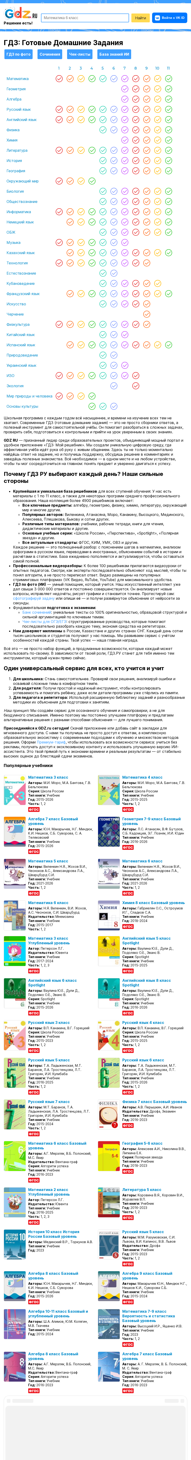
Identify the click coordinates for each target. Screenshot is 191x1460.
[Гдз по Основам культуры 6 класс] (114, 406)
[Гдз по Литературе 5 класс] (103, 150)
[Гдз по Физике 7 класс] (125, 130)
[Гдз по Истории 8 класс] (136, 160)
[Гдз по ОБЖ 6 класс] (114, 232)
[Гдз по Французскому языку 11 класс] (169, 293)
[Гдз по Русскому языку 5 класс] (103, 109)
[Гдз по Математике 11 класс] (169, 78)
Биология (15, 191)
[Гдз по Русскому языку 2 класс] (70, 109)
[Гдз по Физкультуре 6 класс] (114, 324)
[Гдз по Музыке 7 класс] (125, 242)
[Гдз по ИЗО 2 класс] (70, 375)
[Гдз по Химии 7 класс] (125, 140)
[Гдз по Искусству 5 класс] (103, 304)
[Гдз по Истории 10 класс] (158, 160)
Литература (17, 150)
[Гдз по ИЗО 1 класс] (59, 375)
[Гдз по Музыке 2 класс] (70, 242)
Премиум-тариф (51, 742)
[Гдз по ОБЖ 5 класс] (103, 232)
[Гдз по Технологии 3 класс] (81, 263)
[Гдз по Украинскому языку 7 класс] (125, 365)
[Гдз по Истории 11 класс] (169, 160)
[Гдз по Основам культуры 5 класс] (103, 406)
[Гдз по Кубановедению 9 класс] (147, 283)
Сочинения (50, 54)
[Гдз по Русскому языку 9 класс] (147, 109)
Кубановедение (21, 283)
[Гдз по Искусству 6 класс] (114, 304)
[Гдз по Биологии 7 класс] (125, 191)
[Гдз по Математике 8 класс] (136, 78)
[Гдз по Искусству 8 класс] (136, 304)
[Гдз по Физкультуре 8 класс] (136, 324)
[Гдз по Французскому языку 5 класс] (103, 293)
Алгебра (14, 99)
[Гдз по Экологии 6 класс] (114, 386)
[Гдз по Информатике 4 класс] (92, 211)
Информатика (19, 211)
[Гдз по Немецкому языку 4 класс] (92, 222)
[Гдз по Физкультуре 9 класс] (147, 324)
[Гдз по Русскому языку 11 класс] (169, 109)
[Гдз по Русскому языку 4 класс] (92, 109)
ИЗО (10, 375)
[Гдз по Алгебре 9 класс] (147, 99)
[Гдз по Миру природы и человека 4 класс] (92, 396)
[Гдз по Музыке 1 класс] (59, 242)
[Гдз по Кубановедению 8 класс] (136, 283)
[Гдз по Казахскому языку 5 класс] (103, 252)
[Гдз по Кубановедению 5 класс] (103, 283)
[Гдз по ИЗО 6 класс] (114, 375)
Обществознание (22, 201)
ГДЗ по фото (19, 54)
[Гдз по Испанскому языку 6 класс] (114, 345)
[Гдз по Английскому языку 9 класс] (147, 119)
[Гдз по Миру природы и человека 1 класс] (59, 396)
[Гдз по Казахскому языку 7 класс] (125, 252)
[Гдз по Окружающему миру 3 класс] (81, 181)
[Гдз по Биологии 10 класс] (158, 191)
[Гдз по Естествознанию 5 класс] (103, 273)
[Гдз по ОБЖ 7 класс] (125, 232)
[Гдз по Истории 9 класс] (147, 160)
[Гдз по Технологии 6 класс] (114, 263)
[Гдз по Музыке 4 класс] (92, 242)
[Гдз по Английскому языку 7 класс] (125, 119)
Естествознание (21, 273)
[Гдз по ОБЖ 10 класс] (158, 232)
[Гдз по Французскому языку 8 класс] (136, 293)
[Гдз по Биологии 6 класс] (114, 191)
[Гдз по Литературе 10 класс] (158, 150)
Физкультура (18, 324)
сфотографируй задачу (34, 598)
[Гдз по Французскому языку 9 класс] (147, 293)
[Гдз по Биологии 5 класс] (103, 191)
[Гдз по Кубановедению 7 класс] (125, 283)
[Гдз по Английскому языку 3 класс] (81, 119)
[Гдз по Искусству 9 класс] (147, 304)
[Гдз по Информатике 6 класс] (114, 211)
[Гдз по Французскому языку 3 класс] (81, 293)
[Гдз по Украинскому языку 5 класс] (103, 365)
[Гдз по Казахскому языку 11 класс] (169, 252)
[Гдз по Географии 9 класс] (147, 171)
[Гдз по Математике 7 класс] (125, 78)
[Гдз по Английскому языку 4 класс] (92, 119)
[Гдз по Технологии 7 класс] (125, 263)
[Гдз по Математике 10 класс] (158, 78)
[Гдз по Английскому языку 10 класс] (158, 119)
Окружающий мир (23, 181)
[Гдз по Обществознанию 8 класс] (136, 201)
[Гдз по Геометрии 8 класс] (136, 89)
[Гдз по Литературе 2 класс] (70, 150)
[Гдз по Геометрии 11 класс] (169, 89)
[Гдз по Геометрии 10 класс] (158, 89)
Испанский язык (21, 345)
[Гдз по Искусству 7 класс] (125, 304)
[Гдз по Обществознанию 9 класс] (147, 201)
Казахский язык (21, 252)
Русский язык (19, 109)
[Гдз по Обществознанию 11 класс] (169, 201)
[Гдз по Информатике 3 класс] (81, 211)
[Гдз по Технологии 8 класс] (136, 263)
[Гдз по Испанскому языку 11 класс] (169, 345)
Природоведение (22, 355)
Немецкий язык (20, 222)
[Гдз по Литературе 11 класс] (169, 150)
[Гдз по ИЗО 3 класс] (81, 375)
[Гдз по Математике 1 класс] (59, 78)
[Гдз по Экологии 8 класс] (136, 386)
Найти (140, 18)
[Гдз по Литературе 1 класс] (59, 150)
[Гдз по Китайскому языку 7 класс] (125, 334)
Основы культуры (22, 406)
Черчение (15, 314)
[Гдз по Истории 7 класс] (125, 160)
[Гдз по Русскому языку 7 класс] (125, 109)
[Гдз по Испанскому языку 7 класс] (125, 345)
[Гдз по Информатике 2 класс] (70, 211)
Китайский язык (21, 334)
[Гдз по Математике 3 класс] (81, 78)
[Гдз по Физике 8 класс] (136, 130)
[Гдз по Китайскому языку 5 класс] (103, 334)
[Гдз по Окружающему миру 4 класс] (92, 181)
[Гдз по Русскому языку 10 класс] (158, 109)
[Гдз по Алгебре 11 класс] (169, 99)
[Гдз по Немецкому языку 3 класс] (81, 222)
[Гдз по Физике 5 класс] (103, 130)
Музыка (13, 242)
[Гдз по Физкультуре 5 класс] (103, 324)
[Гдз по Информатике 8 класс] (136, 211)
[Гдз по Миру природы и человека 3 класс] (81, 396)
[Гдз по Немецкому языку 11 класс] (169, 222)
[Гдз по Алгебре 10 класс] (158, 99)
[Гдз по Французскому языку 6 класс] (114, 293)
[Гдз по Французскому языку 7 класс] (125, 293)
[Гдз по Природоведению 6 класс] (114, 355)
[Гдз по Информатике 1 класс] (59, 211)
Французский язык (23, 293)
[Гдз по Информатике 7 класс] (125, 211)
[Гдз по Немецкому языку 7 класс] (125, 222)
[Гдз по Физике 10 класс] (158, 130)
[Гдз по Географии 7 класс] (125, 171)
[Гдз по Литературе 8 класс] (136, 150)
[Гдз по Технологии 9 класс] (147, 263)
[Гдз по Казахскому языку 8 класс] (136, 252)
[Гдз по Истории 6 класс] (114, 160)
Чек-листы (79, 54)
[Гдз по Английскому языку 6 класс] (114, 119)
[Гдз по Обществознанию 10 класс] (158, 201)
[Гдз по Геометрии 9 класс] (147, 89)
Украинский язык (21, 365)
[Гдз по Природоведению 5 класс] (103, 355)
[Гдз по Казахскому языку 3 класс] (81, 252)
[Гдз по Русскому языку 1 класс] (59, 109)
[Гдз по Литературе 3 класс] (81, 150)
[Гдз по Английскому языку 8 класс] (136, 119)
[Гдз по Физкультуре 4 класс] (92, 324)
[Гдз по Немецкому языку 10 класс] (158, 222)
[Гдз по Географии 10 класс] (158, 171)
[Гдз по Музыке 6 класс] (114, 242)
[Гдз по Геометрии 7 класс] (125, 89)
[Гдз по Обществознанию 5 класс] (103, 201)
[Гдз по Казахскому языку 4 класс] (92, 252)
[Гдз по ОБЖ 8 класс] (136, 232)
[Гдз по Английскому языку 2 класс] (70, 119)
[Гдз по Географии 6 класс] (114, 171)
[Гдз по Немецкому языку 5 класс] (103, 222)
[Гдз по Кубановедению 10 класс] (158, 283)
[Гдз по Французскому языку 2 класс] (70, 293)
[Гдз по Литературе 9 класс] (147, 150)
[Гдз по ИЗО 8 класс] (136, 375)
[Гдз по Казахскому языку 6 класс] (114, 252)
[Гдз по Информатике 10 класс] (158, 211)
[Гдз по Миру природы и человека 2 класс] (70, 396)
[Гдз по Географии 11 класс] (169, 171)
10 (157, 68)
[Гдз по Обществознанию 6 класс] (114, 201)
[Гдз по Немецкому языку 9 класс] (147, 222)
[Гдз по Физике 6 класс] (114, 130)
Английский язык (22, 119)
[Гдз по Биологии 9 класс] (147, 191)
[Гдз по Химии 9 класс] (147, 140)
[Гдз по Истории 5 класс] (103, 160)
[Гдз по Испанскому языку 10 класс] (158, 345)
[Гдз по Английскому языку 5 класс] (103, 119)
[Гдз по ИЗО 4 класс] (92, 375)
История (14, 160)
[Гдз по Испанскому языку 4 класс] (92, 345)
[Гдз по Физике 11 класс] (169, 130)
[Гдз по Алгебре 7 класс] (125, 99)
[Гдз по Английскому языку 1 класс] (59, 119)
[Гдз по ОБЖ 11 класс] (169, 232)
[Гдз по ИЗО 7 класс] (125, 375)
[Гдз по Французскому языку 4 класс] (92, 293)
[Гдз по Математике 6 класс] (114, 78)
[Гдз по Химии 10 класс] (158, 140)
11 (168, 68)
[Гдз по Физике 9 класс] (147, 130)
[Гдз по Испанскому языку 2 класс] (70, 345)
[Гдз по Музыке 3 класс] (81, 242)
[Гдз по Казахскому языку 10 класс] (158, 252)
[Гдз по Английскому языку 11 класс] (169, 119)
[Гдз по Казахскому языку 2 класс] (70, 252)
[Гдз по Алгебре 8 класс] (136, 99)
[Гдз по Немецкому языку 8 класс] (136, 222)
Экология (15, 386)
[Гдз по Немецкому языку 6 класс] (114, 222)
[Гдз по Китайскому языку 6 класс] (114, 334)
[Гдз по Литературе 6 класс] (114, 150)
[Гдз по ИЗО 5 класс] (103, 375)
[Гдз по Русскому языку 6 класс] (114, 109)
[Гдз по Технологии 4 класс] (92, 263)
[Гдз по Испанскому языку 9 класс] (147, 345)
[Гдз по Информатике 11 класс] (169, 211)
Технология (17, 263)
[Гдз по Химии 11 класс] (169, 140)
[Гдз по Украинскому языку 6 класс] (114, 365)
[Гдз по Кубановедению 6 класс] (114, 283)
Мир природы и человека (29, 396)
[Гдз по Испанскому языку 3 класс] (81, 345)
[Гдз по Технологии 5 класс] (103, 263)
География (16, 170)
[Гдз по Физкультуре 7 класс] (125, 324)
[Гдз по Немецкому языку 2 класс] (70, 222)
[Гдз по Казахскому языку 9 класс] (147, 252)
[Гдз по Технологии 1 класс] (59, 263)
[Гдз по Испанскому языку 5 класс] (103, 345)
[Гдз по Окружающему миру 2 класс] (70, 181)
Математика (18, 78)
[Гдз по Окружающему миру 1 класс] (59, 181)
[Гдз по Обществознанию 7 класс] (125, 201)
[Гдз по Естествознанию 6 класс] (114, 273)
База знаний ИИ (114, 54)
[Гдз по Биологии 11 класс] (169, 191)
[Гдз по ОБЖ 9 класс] (147, 232)
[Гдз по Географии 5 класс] (103, 171)
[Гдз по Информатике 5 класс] (103, 211)
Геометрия (16, 89)
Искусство (16, 304)
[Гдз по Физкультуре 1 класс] (59, 324)
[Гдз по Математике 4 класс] (92, 78)
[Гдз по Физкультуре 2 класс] (70, 324)
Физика (13, 130)
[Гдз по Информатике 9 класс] (147, 211)
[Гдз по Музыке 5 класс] (103, 242)
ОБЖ (11, 232)
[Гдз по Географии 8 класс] (136, 171)
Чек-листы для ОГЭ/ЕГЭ (44, 621)
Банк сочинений (36, 612)
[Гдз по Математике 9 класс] (147, 78)
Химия (12, 140)
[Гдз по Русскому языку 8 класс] (136, 109)
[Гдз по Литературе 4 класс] (92, 150)
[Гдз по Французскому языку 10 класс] (158, 293)
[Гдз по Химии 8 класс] (136, 140)
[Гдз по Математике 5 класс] (103, 78)
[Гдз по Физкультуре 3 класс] (81, 324)
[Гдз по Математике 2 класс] (70, 78)
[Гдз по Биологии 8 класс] (136, 191)
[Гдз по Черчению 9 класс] (147, 314)
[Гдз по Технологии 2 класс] (70, 263)
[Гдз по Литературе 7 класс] (125, 150)
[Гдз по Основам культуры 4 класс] (92, 406)
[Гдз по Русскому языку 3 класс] (81, 109)
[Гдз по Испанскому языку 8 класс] (136, 345)
